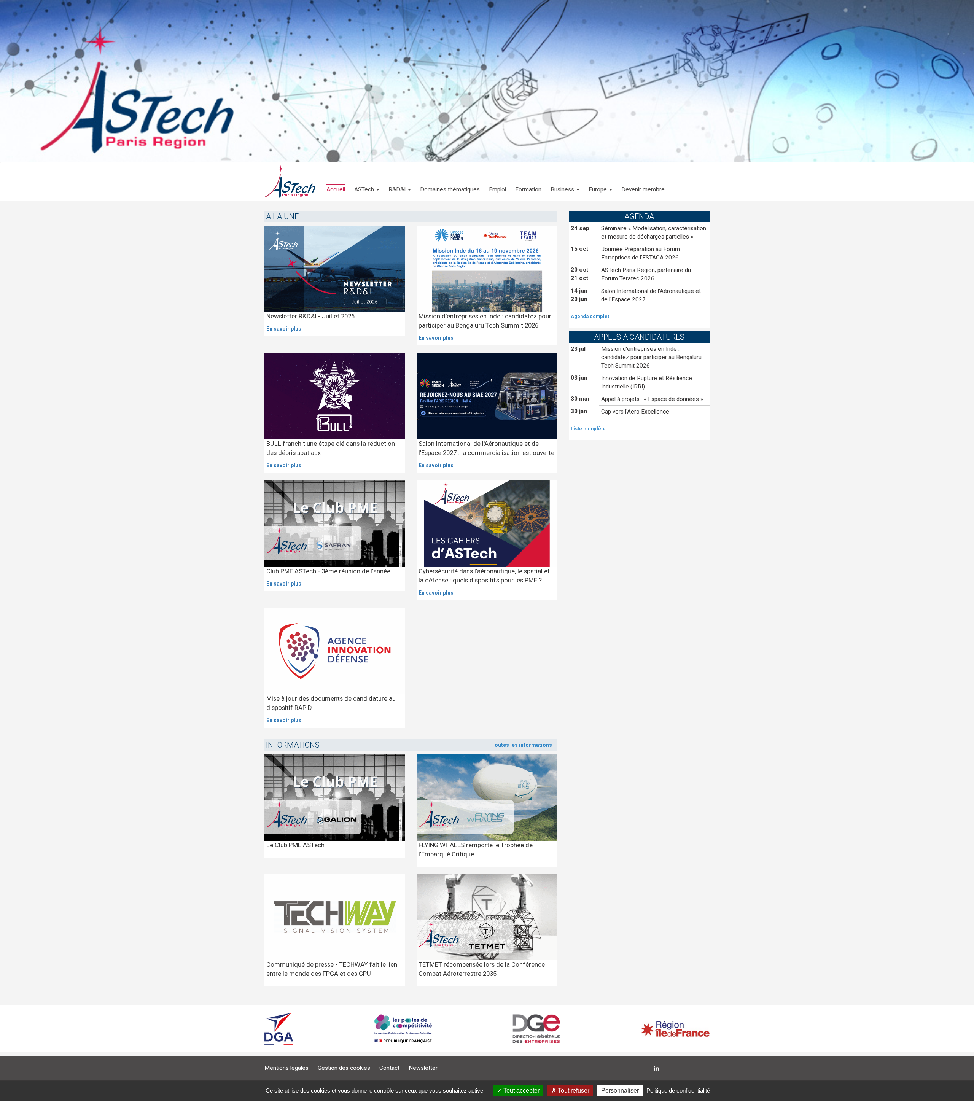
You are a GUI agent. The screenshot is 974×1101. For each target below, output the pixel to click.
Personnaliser (620, 1090)
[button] (367, 182)
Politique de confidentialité (678, 1090)
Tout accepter (521, 1090)
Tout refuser (572, 1090)
